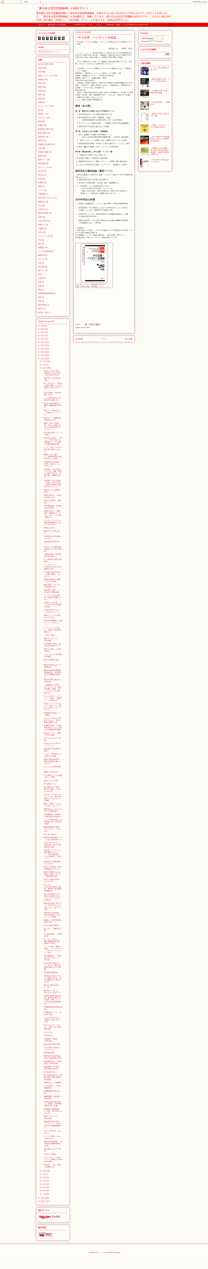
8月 (44, 1174)
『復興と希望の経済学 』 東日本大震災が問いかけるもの (51, 761)
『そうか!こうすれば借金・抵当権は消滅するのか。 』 (51, 597)
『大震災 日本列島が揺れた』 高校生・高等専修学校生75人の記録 (51, 1104)
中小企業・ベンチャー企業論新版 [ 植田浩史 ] (90, 284)
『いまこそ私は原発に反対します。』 (159, 69)
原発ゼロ (41, 225)
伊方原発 (41, 267)
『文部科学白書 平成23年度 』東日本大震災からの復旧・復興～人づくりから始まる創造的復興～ (52, 1000)
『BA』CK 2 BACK (49, 834)
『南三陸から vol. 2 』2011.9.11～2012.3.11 (51, 991)
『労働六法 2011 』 (49, 528)
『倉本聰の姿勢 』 (49, 1053)
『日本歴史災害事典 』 (51, 972)
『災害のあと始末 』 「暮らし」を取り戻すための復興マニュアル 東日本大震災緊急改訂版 (52, 441)
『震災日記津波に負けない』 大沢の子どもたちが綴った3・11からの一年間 (52, 906)
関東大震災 (42, 133)
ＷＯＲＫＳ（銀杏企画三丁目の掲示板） (53, 25)
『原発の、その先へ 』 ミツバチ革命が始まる (160, 126)
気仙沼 (40, 175)
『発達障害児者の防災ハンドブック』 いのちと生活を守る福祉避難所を (51, 1125)
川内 (39, 297)
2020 (43, 345)
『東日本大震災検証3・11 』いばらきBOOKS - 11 (52, 839)
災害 (39, 217)
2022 (43, 339)
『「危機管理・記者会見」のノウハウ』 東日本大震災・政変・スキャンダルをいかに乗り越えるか (51, 689)
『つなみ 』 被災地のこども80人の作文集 (52, 755)
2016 (43, 359)
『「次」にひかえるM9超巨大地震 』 (52, 655)
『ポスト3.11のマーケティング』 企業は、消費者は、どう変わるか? (52, 698)
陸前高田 (41, 137)
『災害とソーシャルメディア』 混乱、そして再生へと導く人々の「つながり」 (51, 707)
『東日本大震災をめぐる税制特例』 (51, 666)
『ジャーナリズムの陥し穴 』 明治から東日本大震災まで (52, 630)
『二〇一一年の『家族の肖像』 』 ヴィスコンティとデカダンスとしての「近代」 (52, 949)
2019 (43, 349)
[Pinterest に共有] (99, 324)
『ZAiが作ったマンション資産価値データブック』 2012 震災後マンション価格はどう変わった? (52, 854)
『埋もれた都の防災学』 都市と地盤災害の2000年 (51, 405)
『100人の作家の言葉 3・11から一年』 (52, 880)
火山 (39, 205)
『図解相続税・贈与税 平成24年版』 (51, 1097)
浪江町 (40, 140)
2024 (43, 332)
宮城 (39, 91)
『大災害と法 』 (48, 1035)
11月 (45, 365)
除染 (39, 289)
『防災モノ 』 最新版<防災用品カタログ (51, 419)
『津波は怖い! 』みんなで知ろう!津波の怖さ (52, 810)
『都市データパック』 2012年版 (50, 1117)
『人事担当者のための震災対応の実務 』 (51, 555)
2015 (43, 1198)
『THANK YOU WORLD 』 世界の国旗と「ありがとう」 (51, 574)
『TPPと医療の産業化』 (51, 925)
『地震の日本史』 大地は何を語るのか (51, 496)
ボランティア (43, 167)
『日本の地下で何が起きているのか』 (159, 161)
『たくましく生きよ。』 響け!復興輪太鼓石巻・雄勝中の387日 (51, 941)
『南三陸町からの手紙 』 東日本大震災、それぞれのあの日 (51, 789)
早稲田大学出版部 (45, 144)
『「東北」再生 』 (49, 635)
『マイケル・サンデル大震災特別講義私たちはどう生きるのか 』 (51, 522)
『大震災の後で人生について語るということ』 (51, 611)
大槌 (39, 148)
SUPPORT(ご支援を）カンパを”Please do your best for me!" (127, 25)
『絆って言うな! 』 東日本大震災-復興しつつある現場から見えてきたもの (52, 386)
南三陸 (40, 171)
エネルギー (42, 118)
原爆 (39, 186)
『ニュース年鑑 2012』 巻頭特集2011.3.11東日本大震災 (52, 822)
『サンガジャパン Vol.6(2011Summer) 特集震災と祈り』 (51, 567)
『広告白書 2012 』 (49, 1072)
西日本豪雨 (42, 305)
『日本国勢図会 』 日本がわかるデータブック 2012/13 (52, 958)
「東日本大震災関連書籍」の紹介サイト (62, 8)
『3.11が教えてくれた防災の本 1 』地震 (52, 776)
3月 (44, 1190)
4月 (44, 1187)
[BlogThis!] (92, 324)
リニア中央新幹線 (45, 251)
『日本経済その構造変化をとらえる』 (51, 863)
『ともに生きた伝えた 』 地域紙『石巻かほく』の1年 (51, 1020)
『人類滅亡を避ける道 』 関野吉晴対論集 (159, 92)
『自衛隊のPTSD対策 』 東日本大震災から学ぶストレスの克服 (51, 915)
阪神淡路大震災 (44, 129)
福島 (39, 72)
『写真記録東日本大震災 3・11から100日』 (51, 580)
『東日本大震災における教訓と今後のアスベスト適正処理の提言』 (51, 874)
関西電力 (41, 247)
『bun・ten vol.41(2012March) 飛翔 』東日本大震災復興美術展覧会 (51, 888)
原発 (39, 68)
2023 (43, 335)
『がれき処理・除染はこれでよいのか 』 (51, 1048)
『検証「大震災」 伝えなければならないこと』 (51, 805)
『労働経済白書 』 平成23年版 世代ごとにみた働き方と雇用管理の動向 (52, 728)
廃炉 (39, 244)
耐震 (39, 282)
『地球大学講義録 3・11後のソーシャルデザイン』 (52, 623)
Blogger (117, 1252)
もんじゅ (41, 259)
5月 (44, 1184)
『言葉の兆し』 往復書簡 (51, 1082)
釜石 (39, 121)
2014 (43, 1201)
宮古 (39, 240)
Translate (159, 41)
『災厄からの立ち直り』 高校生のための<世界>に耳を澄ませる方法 (51, 373)
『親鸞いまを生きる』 (50, 772)
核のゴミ (41, 270)
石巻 (39, 102)
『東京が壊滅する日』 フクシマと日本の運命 (159, 80)
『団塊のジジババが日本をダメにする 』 (51, 616)
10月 (45, 368)
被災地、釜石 (43, 312)
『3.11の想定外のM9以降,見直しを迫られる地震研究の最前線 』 (160, 139)
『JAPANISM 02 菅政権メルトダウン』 (52, 537)
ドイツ (40, 190)
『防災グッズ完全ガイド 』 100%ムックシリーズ (51, 413)
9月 (44, 1171)
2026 (43, 326)
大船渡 (40, 228)
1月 (44, 1194)
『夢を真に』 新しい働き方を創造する (51, 1166)
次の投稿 (79, 339)
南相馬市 (41, 202)
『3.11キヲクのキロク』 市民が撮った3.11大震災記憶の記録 (51, 845)
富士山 (40, 232)
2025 (43, 329)
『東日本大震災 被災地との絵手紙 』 (51, 681)
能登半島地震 (43, 213)
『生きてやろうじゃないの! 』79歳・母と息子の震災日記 (52, 1027)
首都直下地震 (43, 152)
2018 (43, 352)
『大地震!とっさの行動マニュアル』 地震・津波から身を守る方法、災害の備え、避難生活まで (51, 473)
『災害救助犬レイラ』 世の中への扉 (51, 1013)
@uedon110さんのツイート (48, 52)
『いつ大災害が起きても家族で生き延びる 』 (51, 399)
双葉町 (40, 125)
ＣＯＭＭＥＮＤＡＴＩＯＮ (82, 25)
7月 (44, 1177)
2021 (43, 342)
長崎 (39, 286)
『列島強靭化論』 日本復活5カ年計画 (51, 507)
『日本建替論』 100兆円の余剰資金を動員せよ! (51, 815)
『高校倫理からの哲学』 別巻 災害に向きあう (51, 1068)
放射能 (40, 79)
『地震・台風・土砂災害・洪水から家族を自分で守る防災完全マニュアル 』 (51, 426)
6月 (44, 1181)
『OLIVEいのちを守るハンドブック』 (51, 744)
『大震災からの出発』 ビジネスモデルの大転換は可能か (51, 605)
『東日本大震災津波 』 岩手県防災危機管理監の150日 (52, 1144)
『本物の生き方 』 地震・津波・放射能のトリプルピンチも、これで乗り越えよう (52, 514)
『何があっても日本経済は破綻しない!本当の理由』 (51, 549)
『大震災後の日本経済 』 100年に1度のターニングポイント (51, 464)
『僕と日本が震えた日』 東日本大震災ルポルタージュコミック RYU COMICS (51, 897)
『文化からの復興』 (49, 1154)
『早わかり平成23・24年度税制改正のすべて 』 (51, 868)
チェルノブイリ (44, 106)
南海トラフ (42, 160)
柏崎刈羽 (41, 255)
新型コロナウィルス (45, 76)
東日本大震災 (85, 327)
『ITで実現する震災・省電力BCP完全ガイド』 (51, 645)
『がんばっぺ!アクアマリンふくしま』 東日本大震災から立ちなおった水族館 (51, 797)
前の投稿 (129, 339)
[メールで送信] (90, 324)
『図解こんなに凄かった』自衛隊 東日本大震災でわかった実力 (51, 457)
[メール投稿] (85, 324)
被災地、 (41, 114)
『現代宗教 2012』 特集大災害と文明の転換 (52, 1062)
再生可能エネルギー (45, 198)
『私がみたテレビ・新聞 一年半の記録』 (51, 734)
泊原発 (40, 278)
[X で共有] (94, 324)
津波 (39, 83)
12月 (45, 361)
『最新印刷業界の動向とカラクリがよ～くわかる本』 (51, 829)
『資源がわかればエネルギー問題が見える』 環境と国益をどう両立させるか (51, 979)
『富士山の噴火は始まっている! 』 (51, 986)
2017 (43, 355)
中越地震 (41, 194)
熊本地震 (41, 163)
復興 (39, 87)
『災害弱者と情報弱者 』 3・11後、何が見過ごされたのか (52, 1111)
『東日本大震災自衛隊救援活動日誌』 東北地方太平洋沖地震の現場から (51, 673)
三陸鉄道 (41, 209)
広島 (39, 179)
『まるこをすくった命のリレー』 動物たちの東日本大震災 (51, 1160)
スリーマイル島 (44, 236)
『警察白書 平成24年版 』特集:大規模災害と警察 (52, 1057)
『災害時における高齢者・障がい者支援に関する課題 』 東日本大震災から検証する (160, 151)
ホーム (99, 25)
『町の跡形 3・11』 (49, 784)
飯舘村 (40, 156)
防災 (39, 95)
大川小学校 (42, 221)
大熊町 (40, 182)
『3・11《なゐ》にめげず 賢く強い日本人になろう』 (52, 449)
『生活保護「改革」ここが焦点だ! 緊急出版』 (51, 591)
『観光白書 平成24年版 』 (52, 1044)
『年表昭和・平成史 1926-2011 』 (49, 1040)
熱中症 (40, 309)
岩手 (39, 98)
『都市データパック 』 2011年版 (51, 639)
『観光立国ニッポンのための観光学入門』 (51, 586)
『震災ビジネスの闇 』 (51, 781)
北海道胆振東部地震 (45, 293)
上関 (39, 263)
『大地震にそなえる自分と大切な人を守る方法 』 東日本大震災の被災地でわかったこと (51, 483)
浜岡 (39, 301)
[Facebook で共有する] (97, 324)
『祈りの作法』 (48, 1032)
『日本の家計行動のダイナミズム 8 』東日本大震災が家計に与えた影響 (51, 966)
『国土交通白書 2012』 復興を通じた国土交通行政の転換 (52, 1077)
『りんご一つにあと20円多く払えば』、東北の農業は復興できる (51, 720)
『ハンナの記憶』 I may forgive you (51, 1137)
